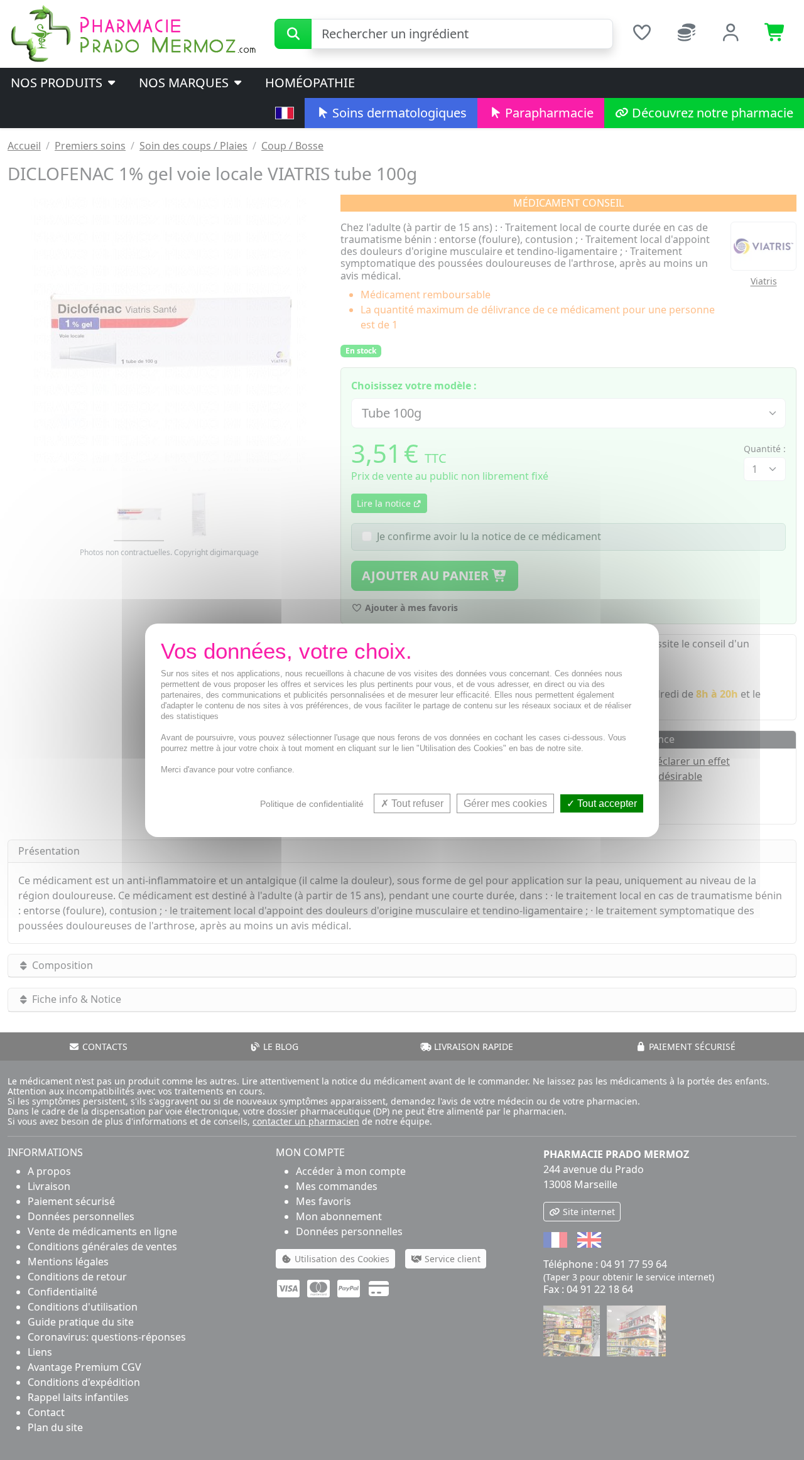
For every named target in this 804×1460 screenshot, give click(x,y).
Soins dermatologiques (398, 112)
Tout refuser (416, 803)
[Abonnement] (686, 34)
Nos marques (185, 82)
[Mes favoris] (642, 34)
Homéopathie (310, 82)
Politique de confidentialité (312, 803)
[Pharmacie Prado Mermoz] (133, 33)
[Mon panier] (775, 34)
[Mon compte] (731, 34)
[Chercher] (293, 34)
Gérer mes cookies (505, 803)
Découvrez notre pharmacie (711, 112)
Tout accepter (606, 803)
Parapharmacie (548, 112)
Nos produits (58, 82)
